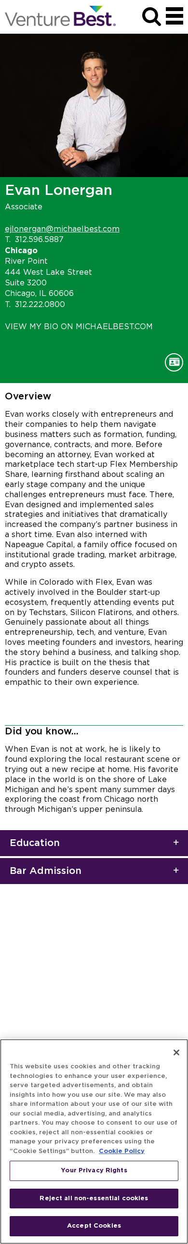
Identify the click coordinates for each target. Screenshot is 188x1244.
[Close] (176, 1052)
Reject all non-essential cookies (94, 1198)
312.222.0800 (40, 304)
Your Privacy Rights (94, 1170)
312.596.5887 (39, 240)
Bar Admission (45, 871)
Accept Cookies (94, 1226)
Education (35, 843)
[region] (94, 1141)
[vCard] (174, 362)
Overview (28, 396)
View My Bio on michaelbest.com (79, 327)
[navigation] (174, 16)
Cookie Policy (122, 1151)
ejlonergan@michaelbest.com (62, 229)
